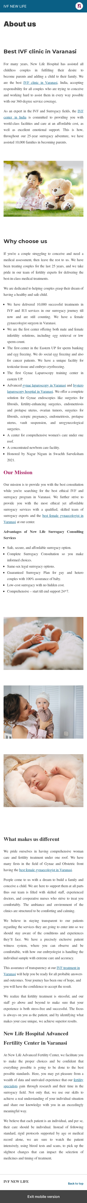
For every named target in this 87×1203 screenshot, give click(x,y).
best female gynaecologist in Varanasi (45, 869)
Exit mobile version (43, 1196)
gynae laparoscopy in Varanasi (44, 385)
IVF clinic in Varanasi (40, 82)
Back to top (75, 1183)
